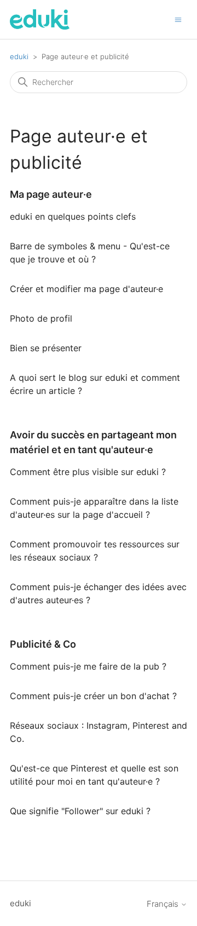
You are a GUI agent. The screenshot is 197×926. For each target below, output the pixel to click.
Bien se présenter (46, 347)
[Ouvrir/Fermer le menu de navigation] (178, 19)
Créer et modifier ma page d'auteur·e (86, 288)
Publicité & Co (43, 644)
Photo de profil (41, 318)
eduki (19, 56)
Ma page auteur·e (51, 194)
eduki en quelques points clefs (73, 216)
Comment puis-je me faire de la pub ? (88, 666)
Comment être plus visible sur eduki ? (88, 471)
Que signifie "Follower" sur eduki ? (80, 810)
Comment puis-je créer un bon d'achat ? (93, 695)
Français (164, 903)
